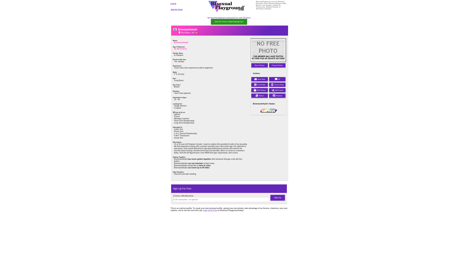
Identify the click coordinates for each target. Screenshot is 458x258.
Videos (259, 95)
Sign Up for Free (210, 210)
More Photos (259, 65)
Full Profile (259, 84)
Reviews (277, 95)
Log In (173, 4)
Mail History (260, 90)
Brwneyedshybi (187, 29)
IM (277, 79)
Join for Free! (177, 10)
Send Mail (259, 79)
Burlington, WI (186, 32)
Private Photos (277, 65)
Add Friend (277, 90)
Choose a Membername (183, 196)
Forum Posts (277, 84)
